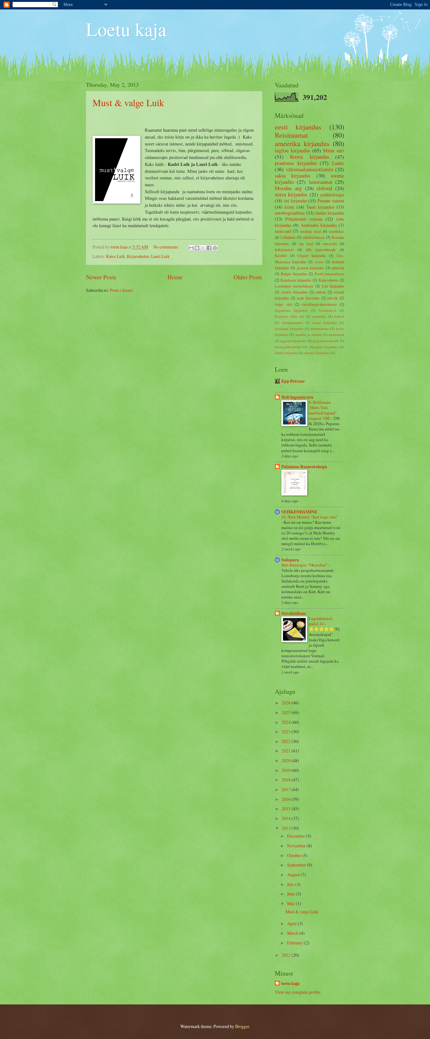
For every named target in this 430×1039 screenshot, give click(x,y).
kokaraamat (284, 249)
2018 (286, 780)
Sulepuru (290, 560)
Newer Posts (101, 277)
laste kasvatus (308, 297)
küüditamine (320, 328)
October (294, 855)
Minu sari (333, 150)
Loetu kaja (126, 28)
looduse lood (310, 231)
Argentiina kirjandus (291, 310)
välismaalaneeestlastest (309, 169)
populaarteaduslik (326, 340)
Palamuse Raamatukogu (304, 466)
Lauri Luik (160, 256)
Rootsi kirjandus (309, 156)
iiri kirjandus (295, 201)
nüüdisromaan (314, 237)
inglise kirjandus (292, 150)
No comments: (166, 247)
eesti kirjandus (298, 126)
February (295, 943)
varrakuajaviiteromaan (319, 304)
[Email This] (191, 248)
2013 (286, 828)
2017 (286, 789)
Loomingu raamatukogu (294, 285)
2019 (286, 770)
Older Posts (248, 277)
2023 (286, 732)
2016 (286, 799)
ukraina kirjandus (317, 352)
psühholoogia (332, 195)
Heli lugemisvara (297, 397)
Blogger (242, 1026)
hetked (339, 316)
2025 (286, 712)
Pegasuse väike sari (289, 316)
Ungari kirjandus (311, 255)
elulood (324, 188)
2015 (286, 809)
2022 (286, 741)
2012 (286, 955)
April (292, 924)
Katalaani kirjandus (295, 279)
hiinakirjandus (292, 322)
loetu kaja (290, 984)
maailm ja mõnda (309, 334)
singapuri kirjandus (323, 346)
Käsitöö (281, 255)
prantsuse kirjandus (296, 163)
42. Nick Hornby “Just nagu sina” (309, 517)
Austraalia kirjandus (319, 225)
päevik (332, 297)
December (296, 836)
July (291, 884)
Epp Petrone (293, 381)
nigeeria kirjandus (293, 340)
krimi (289, 207)
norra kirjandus (291, 194)
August (294, 875)
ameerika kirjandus (302, 143)
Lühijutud (287, 237)
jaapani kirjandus (310, 267)
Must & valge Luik (128, 102)
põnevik (338, 267)
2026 (286, 703)
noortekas (336, 231)
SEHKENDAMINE (299, 512)
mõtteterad (336, 334)
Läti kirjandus (333, 285)
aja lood (306, 243)
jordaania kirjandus (289, 328)
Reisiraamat (291, 134)
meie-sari (283, 231)
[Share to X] (203, 248)
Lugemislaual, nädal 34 (321, 620)
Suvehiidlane (293, 613)
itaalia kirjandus (329, 213)
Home (175, 277)
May (291, 903)
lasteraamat (320, 181)
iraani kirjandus (325, 322)
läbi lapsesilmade (321, 249)
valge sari (283, 304)
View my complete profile (297, 992)
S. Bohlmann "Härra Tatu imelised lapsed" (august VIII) (323, 410)
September (297, 865)
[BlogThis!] (197, 248)
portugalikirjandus (288, 346)
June (291, 894)
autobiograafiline (290, 213)
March (293, 933)
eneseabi (330, 243)
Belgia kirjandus (294, 273)
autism (320, 291)
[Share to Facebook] (209, 248)
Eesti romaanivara (329, 273)
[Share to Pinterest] (215, 248)
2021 (286, 751)
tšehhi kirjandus (286, 352)
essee (319, 261)
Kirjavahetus (138, 256)
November (297, 846)
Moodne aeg (288, 188)
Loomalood (327, 310)
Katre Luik (115, 256)
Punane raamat (331, 201)
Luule (338, 163)
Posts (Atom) (121, 290)
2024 (286, 722)
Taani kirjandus (320, 207)
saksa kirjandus (292, 175)
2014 (286, 818)
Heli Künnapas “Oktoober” (304, 565)
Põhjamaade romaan (304, 219)
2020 (286, 760)
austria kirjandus (294, 291)
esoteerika (319, 316)
